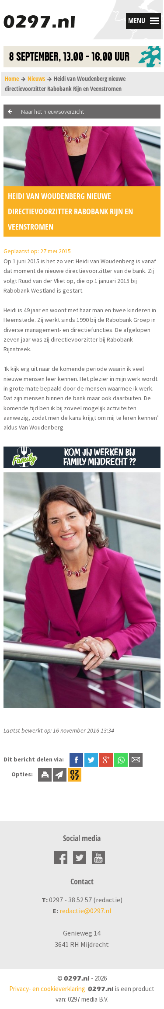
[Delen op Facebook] (76, 759)
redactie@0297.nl (85, 910)
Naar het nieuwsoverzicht (52, 111)
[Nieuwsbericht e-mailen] (136, 759)
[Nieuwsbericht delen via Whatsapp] (121, 760)
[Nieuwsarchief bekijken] (74, 774)
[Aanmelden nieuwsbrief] (59, 774)
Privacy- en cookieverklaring (47, 989)
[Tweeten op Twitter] (91, 759)
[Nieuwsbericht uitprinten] (45, 774)
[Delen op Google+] (106, 759)
